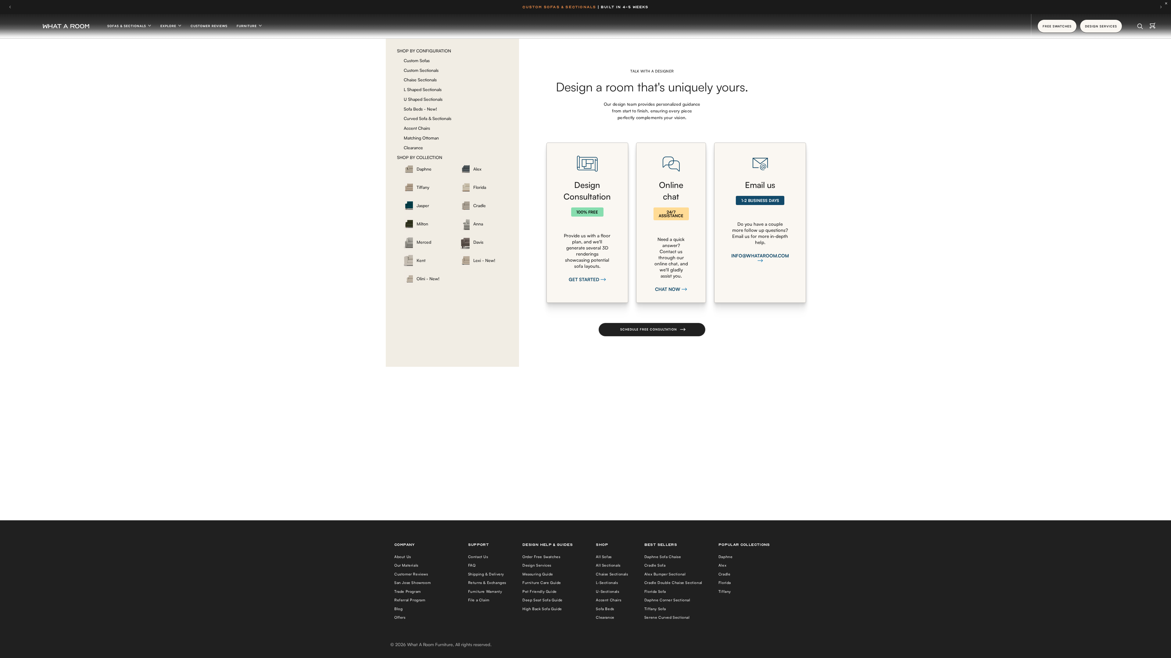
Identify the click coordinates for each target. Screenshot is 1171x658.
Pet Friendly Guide (539, 591)
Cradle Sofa (655, 565)
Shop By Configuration (424, 50)
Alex (722, 565)
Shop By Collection (419, 157)
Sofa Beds (605, 609)
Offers (400, 617)
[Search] (1140, 26)
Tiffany (724, 591)
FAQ (472, 565)
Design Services (536, 565)
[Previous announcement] (10, 7)
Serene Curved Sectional (667, 617)
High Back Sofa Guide (542, 609)
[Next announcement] (1161, 7)
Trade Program (407, 591)
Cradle (724, 574)
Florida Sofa (655, 591)
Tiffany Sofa (655, 609)
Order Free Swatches (541, 556)
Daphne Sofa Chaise (662, 556)
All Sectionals (608, 565)
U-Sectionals (607, 591)
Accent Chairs (417, 128)
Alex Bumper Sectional (665, 574)
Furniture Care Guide (541, 582)
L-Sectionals (607, 582)
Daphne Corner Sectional (667, 600)
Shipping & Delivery (486, 574)
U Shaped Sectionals (423, 99)
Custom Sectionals (421, 70)
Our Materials (406, 565)
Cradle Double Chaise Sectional (673, 582)
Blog (398, 609)
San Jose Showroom (412, 582)
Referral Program (409, 600)
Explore (168, 26)
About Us (402, 556)
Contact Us (478, 556)
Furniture (247, 26)
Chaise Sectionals (420, 79)
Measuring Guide (537, 574)
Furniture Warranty (485, 591)
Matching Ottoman (421, 137)
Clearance (413, 147)
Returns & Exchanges (487, 582)
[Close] (1167, 3)
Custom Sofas (417, 60)
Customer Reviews (209, 26)
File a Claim (478, 600)
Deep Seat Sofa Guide (542, 600)
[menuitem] (428, 169)
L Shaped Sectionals (423, 89)
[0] (1152, 26)
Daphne (725, 556)
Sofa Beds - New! (420, 108)
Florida (724, 582)
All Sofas (603, 556)
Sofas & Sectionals (127, 26)
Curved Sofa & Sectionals (427, 118)
